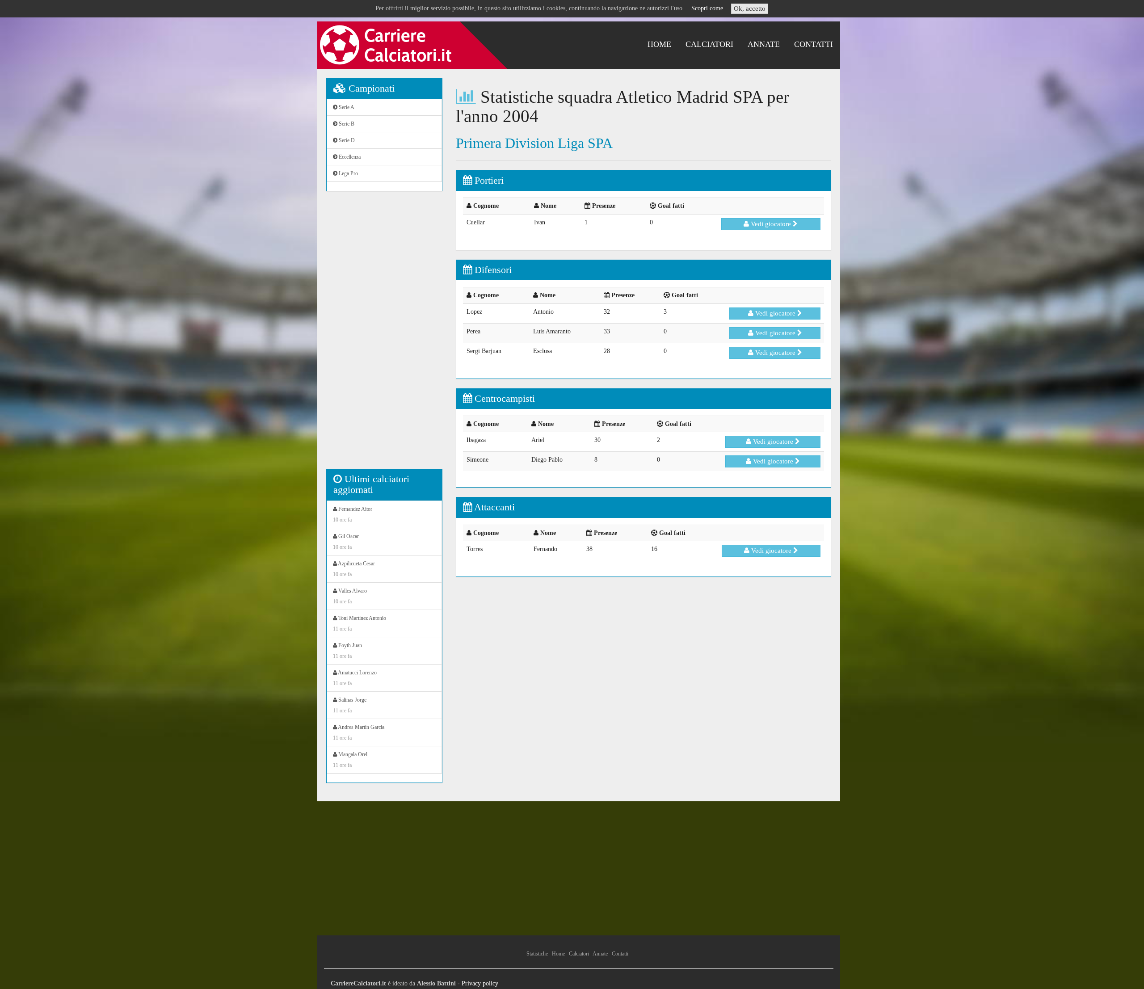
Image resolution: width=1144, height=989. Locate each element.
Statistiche (537, 954)
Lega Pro (347, 173)
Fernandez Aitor (352, 514)
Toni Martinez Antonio (359, 623)
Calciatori (709, 44)
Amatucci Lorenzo (355, 677)
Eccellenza (349, 157)
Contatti (813, 44)
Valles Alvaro (350, 596)
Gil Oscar (346, 541)
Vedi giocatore (771, 223)
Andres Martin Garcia (358, 732)
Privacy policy (480, 983)
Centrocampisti (503, 398)
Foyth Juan (347, 650)
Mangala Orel (350, 759)
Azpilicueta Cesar (354, 568)
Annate (764, 44)
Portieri (488, 180)
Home (659, 44)
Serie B (345, 124)
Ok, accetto (749, 8)
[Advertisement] (384, 335)
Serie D (346, 140)
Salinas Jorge (349, 705)
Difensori (492, 269)
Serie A (345, 107)
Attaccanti (493, 507)
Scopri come (707, 8)
